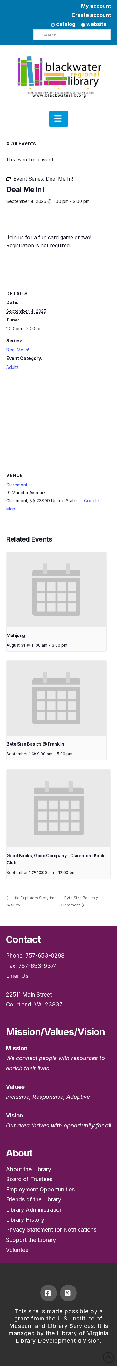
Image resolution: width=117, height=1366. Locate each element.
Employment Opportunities (40, 1189)
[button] (58, 119)
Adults (12, 367)
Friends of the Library (33, 1199)
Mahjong (16, 635)
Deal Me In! (17, 349)
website (95, 24)
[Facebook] (48, 1293)
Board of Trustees (29, 1179)
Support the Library (31, 1240)
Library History (25, 1219)
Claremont (16, 484)
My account (96, 6)
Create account (91, 15)
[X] (68, 1293)
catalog (65, 24)
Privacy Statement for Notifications (51, 1229)
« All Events (21, 143)
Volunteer (18, 1250)
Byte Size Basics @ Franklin (35, 743)
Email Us (17, 976)
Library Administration (34, 1209)
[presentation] (56, 589)
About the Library (28, 1169)
